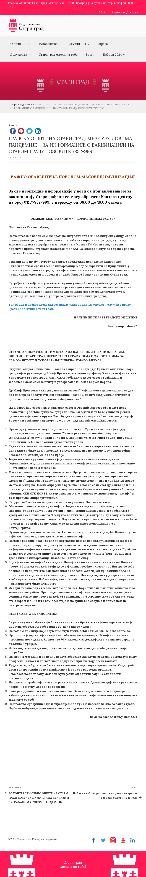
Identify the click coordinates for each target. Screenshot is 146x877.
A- (105, 12)
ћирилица (119, 12)
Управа (102, 44)
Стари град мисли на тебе (58, 55)
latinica (133, 12)
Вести (90, 55)
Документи (18, 55)
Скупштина (77, 44)
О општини (18, 44)
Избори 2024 (112, 55)
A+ (100, 12)
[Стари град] (26, 32)
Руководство (48, 44)
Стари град (17, 104)
